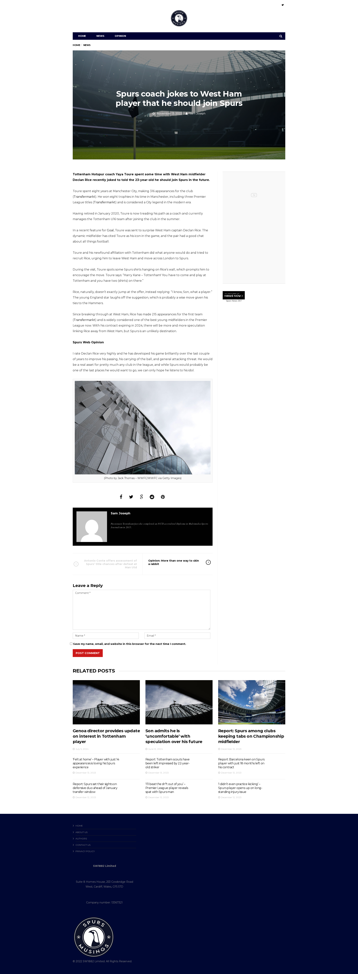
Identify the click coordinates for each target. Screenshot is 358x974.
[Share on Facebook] (121, 496)
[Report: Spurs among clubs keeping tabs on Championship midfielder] (251, 702)
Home (82, 35)
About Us (81, 832)
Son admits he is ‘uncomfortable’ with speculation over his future (173, 736)
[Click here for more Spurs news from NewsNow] (234, 295)
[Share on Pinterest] (163, 496)
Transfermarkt (84, 196)
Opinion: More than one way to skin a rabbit (173, 562)
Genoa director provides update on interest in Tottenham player (106, 736)
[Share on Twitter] (131, 496)
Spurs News (231, 301)
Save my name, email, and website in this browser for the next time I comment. (129, 644)
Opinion (120, 35)
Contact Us (83, 844)
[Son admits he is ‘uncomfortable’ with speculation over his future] (179, 702)
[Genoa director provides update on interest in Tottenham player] (106, 702)
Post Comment (88, 653)
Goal (110, 230)
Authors (81, 838)
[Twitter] (283, 4)
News (100, 35)
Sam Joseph (197, 113)
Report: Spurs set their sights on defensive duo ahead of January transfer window (95, 788)
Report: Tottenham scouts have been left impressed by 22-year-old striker (167, 763)
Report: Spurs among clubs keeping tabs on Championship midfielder (251, 736)
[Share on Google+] (141, 496)
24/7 (239, 301)
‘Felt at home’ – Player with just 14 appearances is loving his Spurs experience (96, 763)
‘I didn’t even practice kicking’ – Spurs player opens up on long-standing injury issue (240, 788)
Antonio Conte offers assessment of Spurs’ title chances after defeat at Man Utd (110, 564)
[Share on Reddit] (152, 496)
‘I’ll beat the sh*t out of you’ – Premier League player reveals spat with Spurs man (166, 788)
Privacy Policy (85, 851)
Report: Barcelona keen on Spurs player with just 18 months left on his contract (241, 763)
